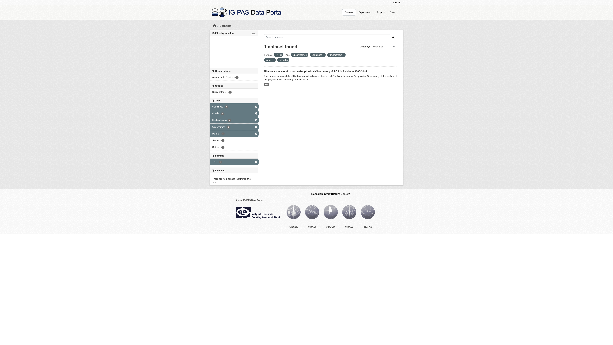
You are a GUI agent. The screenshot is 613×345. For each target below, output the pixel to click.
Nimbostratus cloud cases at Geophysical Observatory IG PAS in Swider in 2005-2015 (315, 71)
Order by (364, 46)
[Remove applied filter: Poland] (287, 60)
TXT (266, 84)
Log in (396, 2)
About (393, 12)
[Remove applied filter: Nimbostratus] (343, 55)
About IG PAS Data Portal (249, 200)
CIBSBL (293, 226)
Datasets (348, 12)
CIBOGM (330, 226)
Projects (381, 12)
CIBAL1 (312, 226)
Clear (253, 33)
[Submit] (393, 37)
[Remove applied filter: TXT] (281, 55)
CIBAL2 (349, 226)
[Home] (214, 26)
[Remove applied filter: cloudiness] (323, 55)
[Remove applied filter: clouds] (273, 60)
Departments (365, 12)
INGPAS (368, 226)
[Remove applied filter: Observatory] (306, 55)
